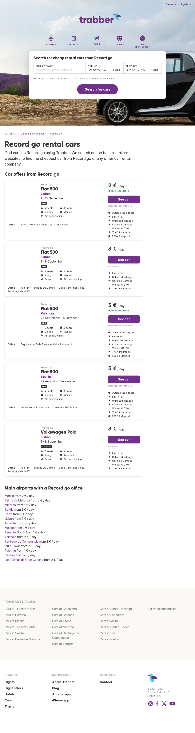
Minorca (10, 505)
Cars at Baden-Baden (114, 627)
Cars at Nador (109, 639)
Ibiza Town (12, 546)
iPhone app (60, 700)
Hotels (9, 694)
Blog (55, 688)
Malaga (10, 528)
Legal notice (154, 695)
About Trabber (63, 682)
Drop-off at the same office (53, 78)
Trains (9, 706)
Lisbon (46, 194)
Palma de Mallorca (17, 500)
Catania (10, 555)
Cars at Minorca (63, 627)
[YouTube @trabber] (171, 705)
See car (124, 199)
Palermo (10, 550)
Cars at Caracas (63, 615)
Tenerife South (15, 532)
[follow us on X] (164, 705)
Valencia (47, 313)
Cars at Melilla (109, 621)
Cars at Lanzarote (112, 615)
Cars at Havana (15, 615)
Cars (8, 700)
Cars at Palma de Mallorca (22, 639)
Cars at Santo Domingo (116, 609)
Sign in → (185, 4)
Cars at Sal (107, 633)
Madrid (9, 496)
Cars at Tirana (61, 621)
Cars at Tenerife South (20, 627)
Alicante (10, 523)
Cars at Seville (14, 633)
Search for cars (97, 89)
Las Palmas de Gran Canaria (24, 560)
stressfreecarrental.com (120, 206)
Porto (8, 514)
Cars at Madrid (14, 621)
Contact (106, 682)
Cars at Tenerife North (20, 609)
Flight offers (14, 688)
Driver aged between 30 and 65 (96, 78)
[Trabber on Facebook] (157, 705)
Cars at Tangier (62, 644)
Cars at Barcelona (64, 609)
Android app (61, 694)
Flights (10, 682)
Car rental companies (161, 609)
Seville (46, 377)
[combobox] (59, 68)
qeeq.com (113, 266)
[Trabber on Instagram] (150, 705)
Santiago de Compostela (21, 541)
